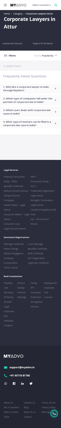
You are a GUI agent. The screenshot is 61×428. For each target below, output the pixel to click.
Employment (50, 282)
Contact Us (29, 402)
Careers (28, 416)
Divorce (21, 282)
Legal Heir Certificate (38, 262)
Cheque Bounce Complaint (12, 198)
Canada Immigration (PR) (43, 209)
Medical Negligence (13, 253)
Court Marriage (35, 243)
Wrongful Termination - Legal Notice (42, 202)
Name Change (11, 248)
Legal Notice (36, 195)
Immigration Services (36, 304)
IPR (32, 287)
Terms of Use (49, 402)
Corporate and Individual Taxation (9, 318)
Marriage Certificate (14, 243)
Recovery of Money (9, 295)
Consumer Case (12, 223)
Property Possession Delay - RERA (14, 179)
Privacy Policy (48, 407)
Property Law (8, 285)
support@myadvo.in (22, 367)
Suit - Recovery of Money (39, 221)
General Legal (8, 304)
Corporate (49, 287)
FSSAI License (11, 267)
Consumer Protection (35, 295)
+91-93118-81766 (19, 375)
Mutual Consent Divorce (16, 190)
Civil (46, 292)
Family (33, 282)
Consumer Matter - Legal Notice (16, 217)
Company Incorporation (11, 260)
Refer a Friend (11, 412)
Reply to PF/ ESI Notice (43, 43)
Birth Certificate (35, 253)
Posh (33, 214)
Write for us (30, 412)
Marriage (21, 297)
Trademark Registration (42, 190)
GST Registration (36, 258)
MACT (33, 176)
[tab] (30, 88)
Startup (21, 287)
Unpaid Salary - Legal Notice (14, 207)
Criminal (21, 292)
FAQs (6, 416)
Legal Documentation (15, 228)
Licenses (48, 297)
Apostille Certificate (13, 186)
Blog (26, 407)
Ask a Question (11, 407)
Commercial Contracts (12, 43)
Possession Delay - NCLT (40, 184)
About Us (8, 402)
